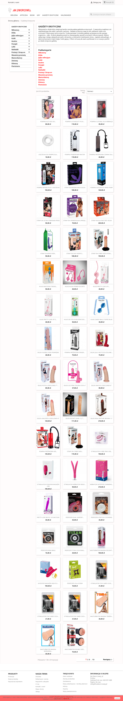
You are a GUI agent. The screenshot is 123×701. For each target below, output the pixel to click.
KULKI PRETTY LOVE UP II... (48, 319)
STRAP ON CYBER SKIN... (75, 451)
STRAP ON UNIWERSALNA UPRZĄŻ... (74, 220)
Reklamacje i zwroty (42, 679)
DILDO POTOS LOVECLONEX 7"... (48, 385)
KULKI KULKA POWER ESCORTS (75, 286)
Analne (14, 41)
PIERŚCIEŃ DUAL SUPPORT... (75, 517)
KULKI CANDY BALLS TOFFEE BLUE (101, 319)
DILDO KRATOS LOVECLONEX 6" (101, 385)
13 (93, 659)
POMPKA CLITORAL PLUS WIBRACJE (101, 121)
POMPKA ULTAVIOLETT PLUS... (74, 121)
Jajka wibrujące (17, 36)
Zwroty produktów (69, 679)
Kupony (65, 689)
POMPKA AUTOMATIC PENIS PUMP (101, 187)
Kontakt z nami (13, 2)
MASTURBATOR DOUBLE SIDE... (75, 649)
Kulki (14, 38)
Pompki (14, 44)
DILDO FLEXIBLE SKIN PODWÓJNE (48, 352)
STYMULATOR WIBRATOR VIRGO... (75, 484)
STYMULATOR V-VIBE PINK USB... (101, 451)
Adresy (65, 686)
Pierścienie (16, 66)
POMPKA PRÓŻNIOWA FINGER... (75, 352)
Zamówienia (67, 681)
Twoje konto (68, 674)
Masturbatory (17, 58)
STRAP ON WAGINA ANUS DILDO (74, 187)
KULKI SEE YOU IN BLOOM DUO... (75, 319)
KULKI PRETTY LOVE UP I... (101, 286)
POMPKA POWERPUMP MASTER (75, 154)
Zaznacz (99, 91)
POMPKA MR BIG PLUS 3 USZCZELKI (48, 187)
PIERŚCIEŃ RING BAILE (48, 550)
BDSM (32, 15)
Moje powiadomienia (69, 691)
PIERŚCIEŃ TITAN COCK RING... (75, 550)
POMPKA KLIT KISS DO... (48, 121)
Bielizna (14, 15)
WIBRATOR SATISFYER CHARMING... (101, 484)
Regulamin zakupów (42, 681)
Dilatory (15, 64)
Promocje (11, 676)
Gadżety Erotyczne (50, 15)
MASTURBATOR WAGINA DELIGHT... (101, 550)
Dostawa (38, 676)
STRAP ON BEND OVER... (48, 253)
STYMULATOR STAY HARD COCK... (101, 583)
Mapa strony (40, 689)
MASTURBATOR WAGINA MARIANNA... (48, 650)
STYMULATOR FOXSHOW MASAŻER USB (48, 485)
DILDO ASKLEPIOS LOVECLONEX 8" (48, 418)
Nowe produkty (13, 679)
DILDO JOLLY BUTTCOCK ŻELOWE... (101, 352)
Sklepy (38, 691)
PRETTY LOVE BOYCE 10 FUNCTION (48, 517)
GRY (38, 15)
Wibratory (15, 30)
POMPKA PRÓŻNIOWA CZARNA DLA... (101, 154)
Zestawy (15, 61)
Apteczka (24, 15)
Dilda (14, 33)
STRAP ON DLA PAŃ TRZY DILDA (101, 220)
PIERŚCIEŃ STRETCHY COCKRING (101, 517)
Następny (108, 659)
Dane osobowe (67, 676)
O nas (37, 684)
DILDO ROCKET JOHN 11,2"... (75, 418)
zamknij (117, 698)
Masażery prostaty (19, 55)
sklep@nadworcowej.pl (98, 684)
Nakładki (15, 50)
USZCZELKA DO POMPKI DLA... (48, 154)
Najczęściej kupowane (15, 681)
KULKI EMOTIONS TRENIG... (48, 286)
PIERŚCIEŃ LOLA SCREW (75, 583)
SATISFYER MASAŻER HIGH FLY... (48, 583)
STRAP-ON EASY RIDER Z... (74, 253)
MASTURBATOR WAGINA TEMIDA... (101, 616)
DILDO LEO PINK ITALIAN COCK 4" (75, 385)
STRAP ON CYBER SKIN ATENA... (101, 253)
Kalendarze (66, 15)
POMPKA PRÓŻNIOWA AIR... (48, 451)
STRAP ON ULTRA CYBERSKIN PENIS (48, 220)
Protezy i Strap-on (18, 52)
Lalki (13, 47)
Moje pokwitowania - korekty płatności (75, 684)
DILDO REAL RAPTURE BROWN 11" (102, 418)
